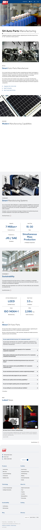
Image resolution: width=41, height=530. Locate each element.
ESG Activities (5, 508)
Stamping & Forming (25, 471)
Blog (3, 512)
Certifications (5, 506)
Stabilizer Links (6, 477)
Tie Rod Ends (5, 475)
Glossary (22, 512)
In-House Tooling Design (7, 487)
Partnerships (23, 498)
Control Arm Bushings (7, 473)
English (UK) (27, 517)
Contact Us (25, 1)
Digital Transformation (25, 487)
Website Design (13, 525)
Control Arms (5, 469)
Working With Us (24, 496)
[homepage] (5, 2)
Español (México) (33, 517)
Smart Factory (24, 469)
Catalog (22, 502)
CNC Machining (24, 473)
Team (22, 489)
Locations (23, 494)
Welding (22, 475)
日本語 (37, 517)
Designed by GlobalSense (6, 525)
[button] (34, 1)
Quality (22, 479)
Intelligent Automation (7, 489)
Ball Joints (5, 471)
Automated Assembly (25, 477)
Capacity (23, 491)
